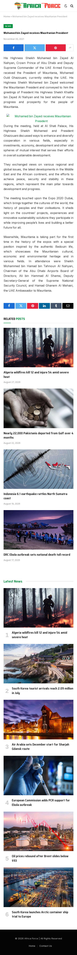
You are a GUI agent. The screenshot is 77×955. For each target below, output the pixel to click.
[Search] (71, 6)
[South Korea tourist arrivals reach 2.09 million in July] (38, 663)
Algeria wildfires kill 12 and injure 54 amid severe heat (36, 374)
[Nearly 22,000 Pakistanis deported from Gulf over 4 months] (38, 408)
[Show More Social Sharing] (70, 47)
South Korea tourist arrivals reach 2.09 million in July (42, 690)
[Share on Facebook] (14, 47)
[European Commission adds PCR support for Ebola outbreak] (38, 775)
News (8, 26)
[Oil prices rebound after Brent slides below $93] (38, 831)
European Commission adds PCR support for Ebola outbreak (41, 802)
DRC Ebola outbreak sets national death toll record (37, 554)
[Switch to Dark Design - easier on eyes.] (65, 6)
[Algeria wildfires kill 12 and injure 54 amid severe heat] (38, 347)
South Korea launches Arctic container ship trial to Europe (40, 914)
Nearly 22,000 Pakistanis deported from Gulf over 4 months (38, 435)
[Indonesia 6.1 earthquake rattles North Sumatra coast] (38, 469)
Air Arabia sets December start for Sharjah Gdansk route (40, 746)
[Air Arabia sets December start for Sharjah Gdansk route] (38, 719)
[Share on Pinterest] (56, 47)
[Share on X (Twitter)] (35, 47)
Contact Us (45, 945)
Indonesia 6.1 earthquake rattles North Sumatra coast (35, 496)
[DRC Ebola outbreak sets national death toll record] (38, 530)
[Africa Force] (37, 6)
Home (7, 16)
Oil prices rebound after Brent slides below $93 (40, 858)
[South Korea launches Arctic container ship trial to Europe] (38, 887)
